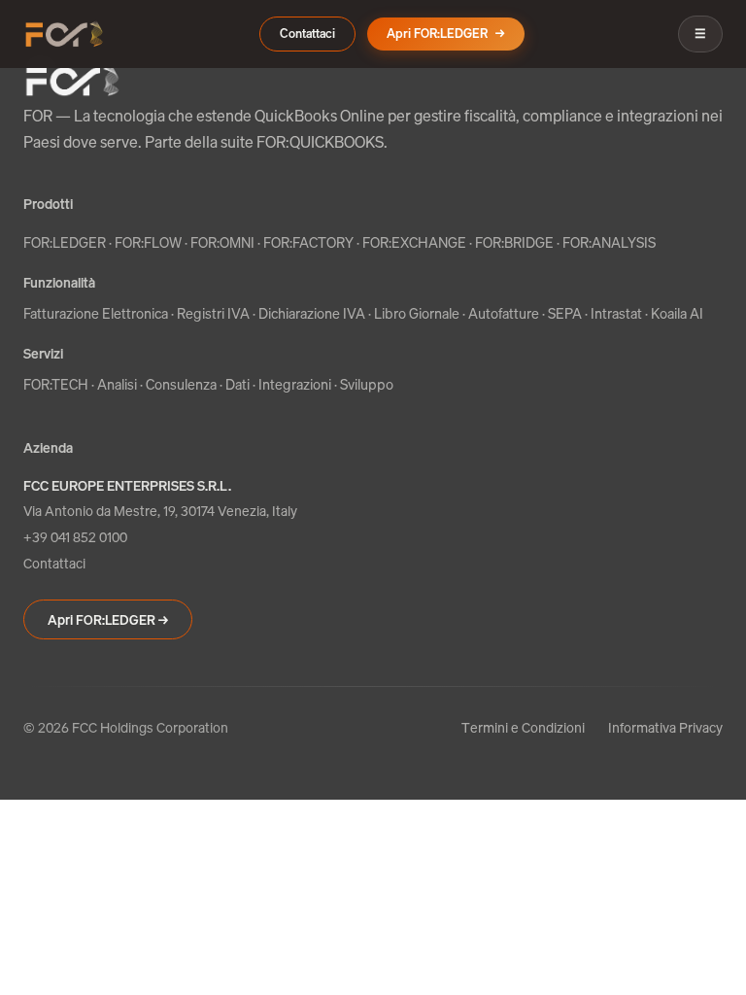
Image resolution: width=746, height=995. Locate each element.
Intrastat (616, 313)
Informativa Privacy (665, 727)
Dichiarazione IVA (311, 313)
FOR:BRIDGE (514, 242)
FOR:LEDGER (64, 242)
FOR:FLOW (148, 242)
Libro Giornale (416, 313)
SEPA (565, 313)
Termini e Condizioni (523, 727)
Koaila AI (677, 313)
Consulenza (181, 384)
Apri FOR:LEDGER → (108, 620)
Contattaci (307, 33)
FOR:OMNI (222, 242)
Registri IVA (213, 313)
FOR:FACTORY (308, 242)
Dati (237, 384)
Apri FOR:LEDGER (446, 33)
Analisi (117, 384)
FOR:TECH (55, 384)
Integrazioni (294, 384)
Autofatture (503, 313)
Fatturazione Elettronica (95, 313)
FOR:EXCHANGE (414, 242)
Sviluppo (366, 384)
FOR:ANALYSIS (609, 242)
